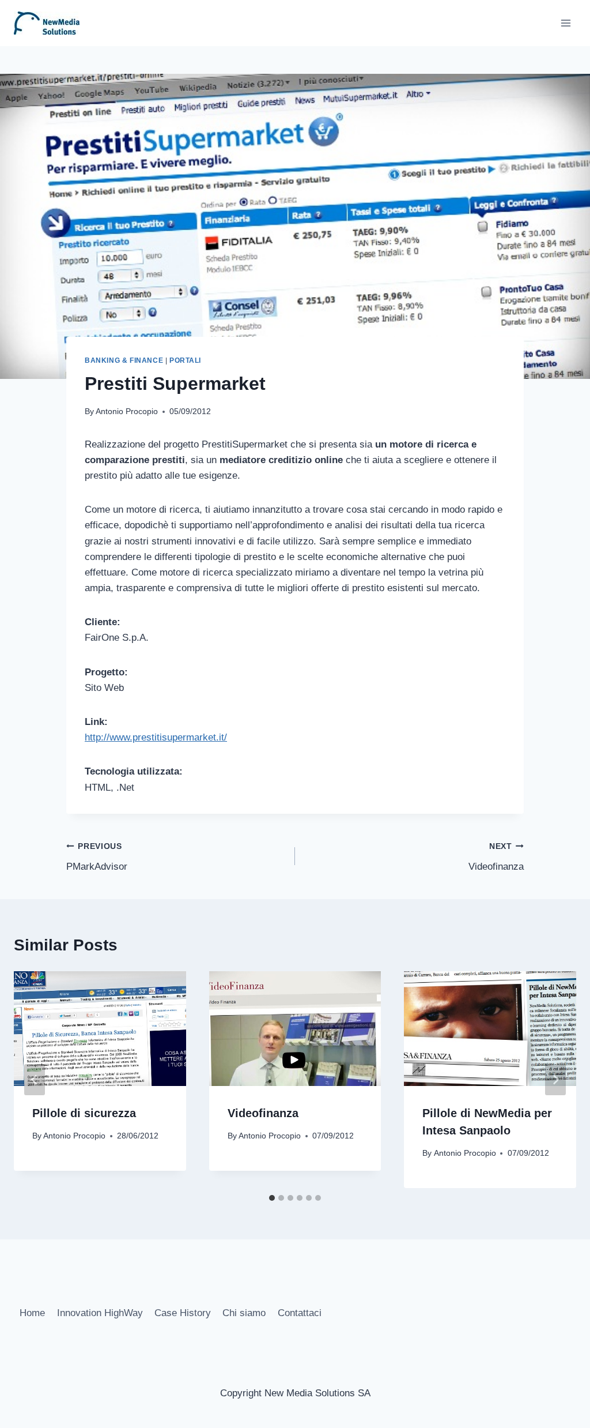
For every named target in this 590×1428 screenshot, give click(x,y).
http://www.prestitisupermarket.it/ (156, 737)
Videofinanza (496, 857)
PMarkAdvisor (96, 857)
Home (32, 1312)
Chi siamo (244, 1312)
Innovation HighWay (100, 1312)
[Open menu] (565, 23)
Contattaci (300, 1312)
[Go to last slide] (34, 1079)
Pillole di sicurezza (84, 1113)
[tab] (272, 1198)
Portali (185, 360)
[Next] (555, 1079)
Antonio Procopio (127, 411)
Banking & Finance (124, 360)
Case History (182, 1312)
